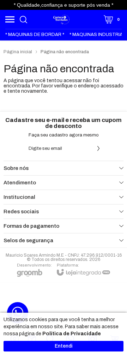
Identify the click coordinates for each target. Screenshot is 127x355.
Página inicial (18, 51)
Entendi (63, 346)
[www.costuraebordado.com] (61, 19)
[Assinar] (98, 148)
